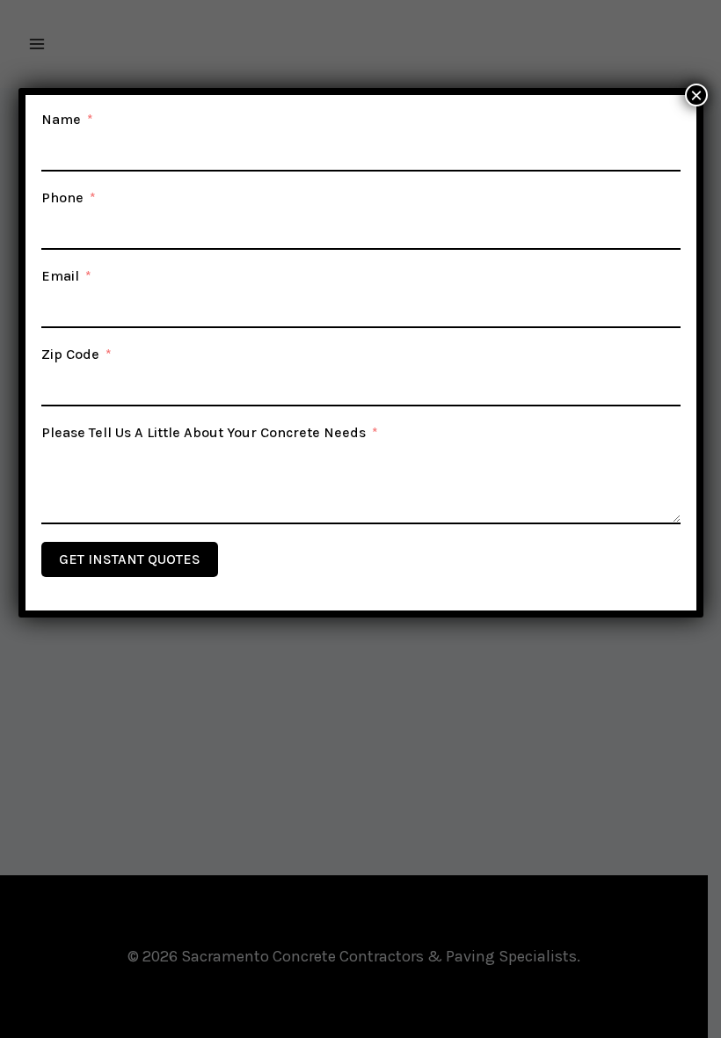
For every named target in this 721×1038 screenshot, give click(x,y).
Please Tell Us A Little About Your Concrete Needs (203, 432)
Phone (62, 197)
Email (60, 275)
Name (61, 119)
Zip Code (70, 354)
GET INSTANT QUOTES (129, 559)
